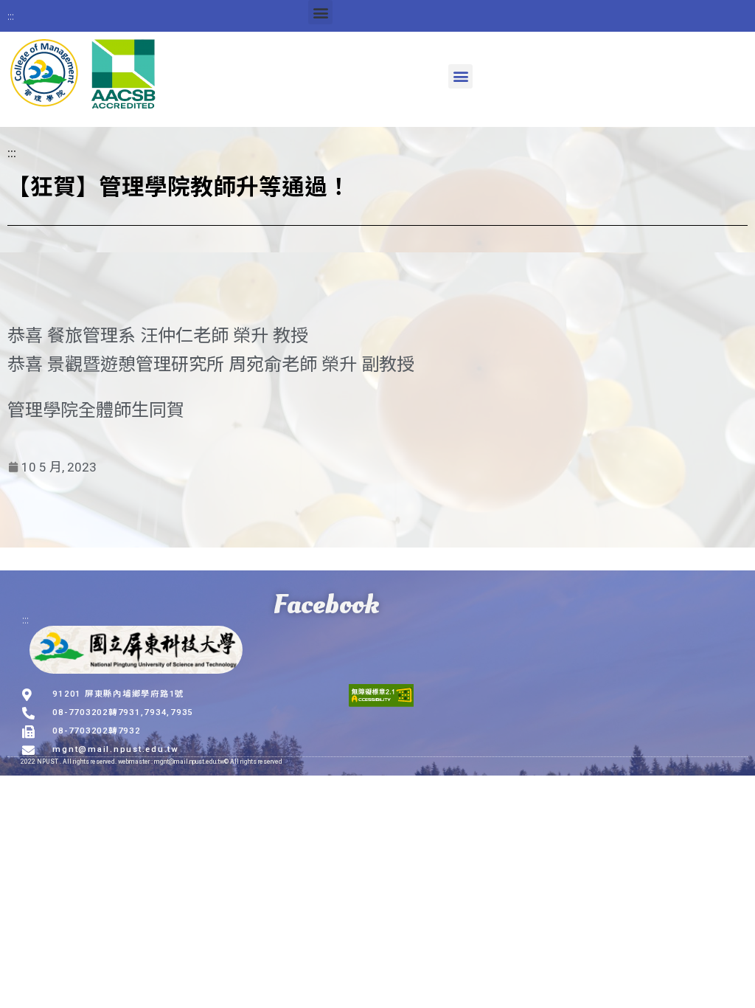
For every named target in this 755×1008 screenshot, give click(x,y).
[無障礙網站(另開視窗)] (381, 695)
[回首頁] (84, 75)
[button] (320, 12)
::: (10, 15)
